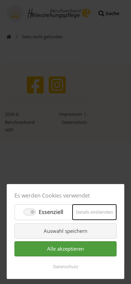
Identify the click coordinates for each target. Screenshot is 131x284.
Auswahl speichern (65, 230)
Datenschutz (65, 266)
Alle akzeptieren (65, 248)
